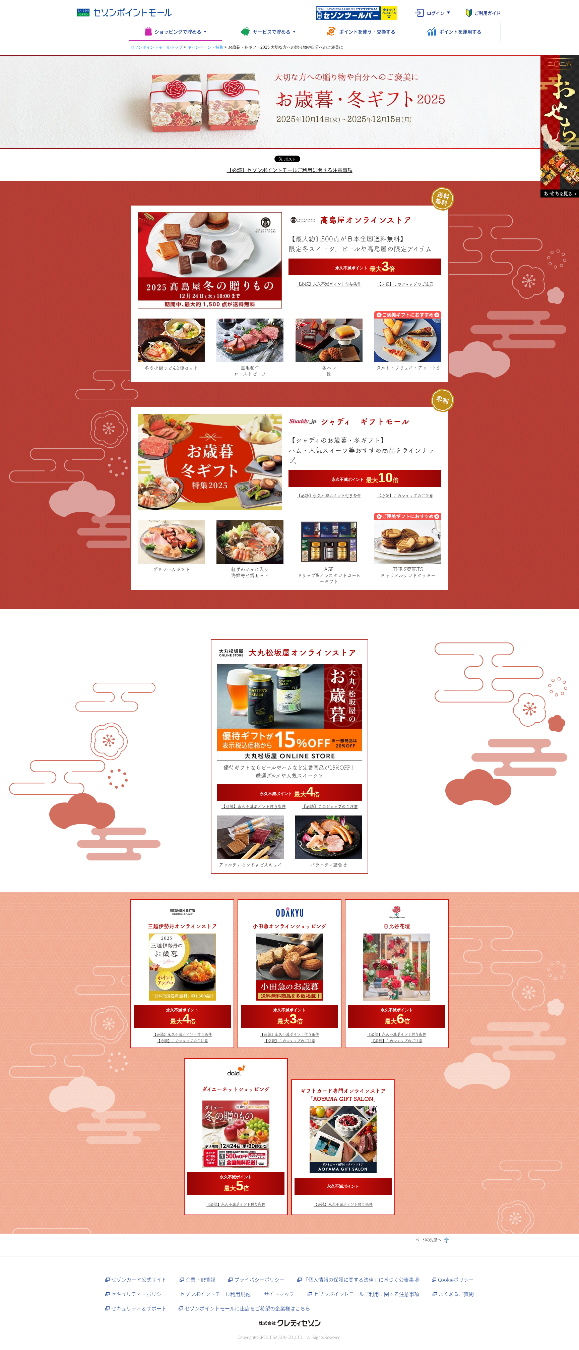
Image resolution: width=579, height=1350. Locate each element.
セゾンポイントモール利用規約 (215, 1294)
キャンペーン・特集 (205, 47)
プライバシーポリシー (259, 1279)
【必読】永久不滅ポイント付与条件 (329, 284)
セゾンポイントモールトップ (156, 47)
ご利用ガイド (487, 13)
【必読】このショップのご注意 (405, 284)
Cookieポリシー (456, 1279)
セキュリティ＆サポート (139, 1308)
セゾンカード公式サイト (139, 1279)
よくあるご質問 (456, 1294)
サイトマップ (279, 1294)
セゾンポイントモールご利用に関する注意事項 (366, 1294)
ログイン (435, 13)
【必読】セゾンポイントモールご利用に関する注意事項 (289, 170)
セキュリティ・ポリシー (139, 1294)
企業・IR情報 (200, 1279)
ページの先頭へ (431, 1240)
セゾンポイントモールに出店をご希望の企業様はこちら (247, 1308)
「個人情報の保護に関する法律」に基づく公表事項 (361, 1279)
